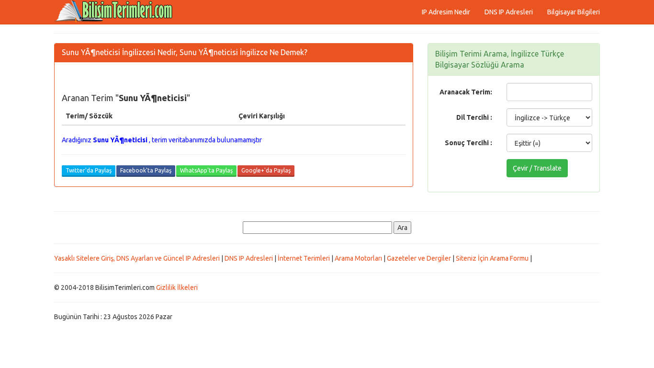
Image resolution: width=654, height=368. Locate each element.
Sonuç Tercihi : (468, 143)
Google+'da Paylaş (266, 170)
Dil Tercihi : (474, 117)
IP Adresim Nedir (446, 12)
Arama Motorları (358, 258)
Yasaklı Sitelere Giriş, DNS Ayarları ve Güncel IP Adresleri (137, 258)
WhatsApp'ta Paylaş (206, 170)
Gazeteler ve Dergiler (419, 258)
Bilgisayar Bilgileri (573, 12)
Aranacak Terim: (466, 92)
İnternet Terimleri (304, 258)
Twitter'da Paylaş (89, 170)
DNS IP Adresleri (509, 12)
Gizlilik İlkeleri (177, 287)
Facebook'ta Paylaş (145, 170)
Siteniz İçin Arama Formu (492, 258)
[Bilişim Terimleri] (116, 12)
